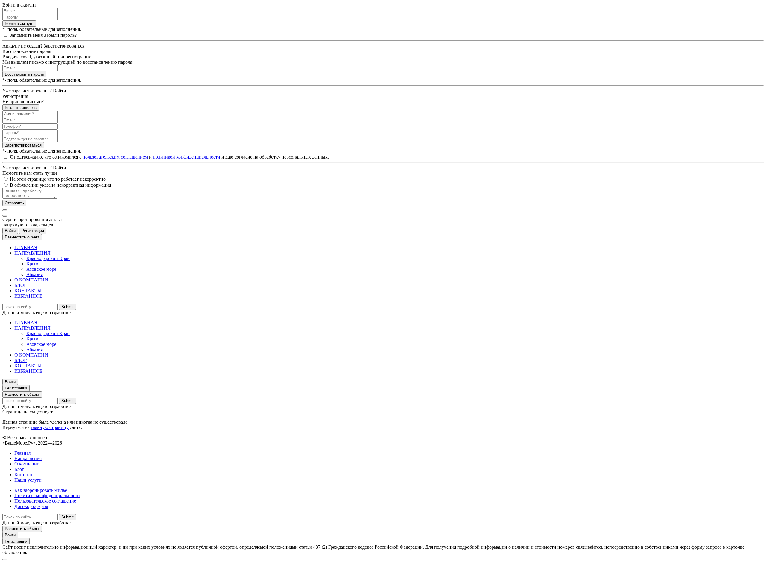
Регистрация (33, 231)
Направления (28, 458)
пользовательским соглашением (115, 156)
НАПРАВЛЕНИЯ (32, 252)
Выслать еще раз (21, 107)
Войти (10, 231)
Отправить (14, 203)
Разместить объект (22, 237)
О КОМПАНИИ (31, 279)
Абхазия (34, 274)
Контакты (24, 474)
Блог (19, 469)
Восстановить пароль (24, 74)
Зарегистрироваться (23, 145)
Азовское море (41, 269)
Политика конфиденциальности (47, 495)
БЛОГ (20, 285)
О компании (26, 463)
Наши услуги (28, 480)
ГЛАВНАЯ (25, 247)
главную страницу (50, 427)
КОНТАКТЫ (28, 290)
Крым (32, 263)
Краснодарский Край (48, 258)
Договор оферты (31, 506)
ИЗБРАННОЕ (28, 296)
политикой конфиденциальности (186, 156)
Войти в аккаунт (19, 23)
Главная (22, 453)
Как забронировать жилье (40, 490)
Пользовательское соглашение (45, 500)
